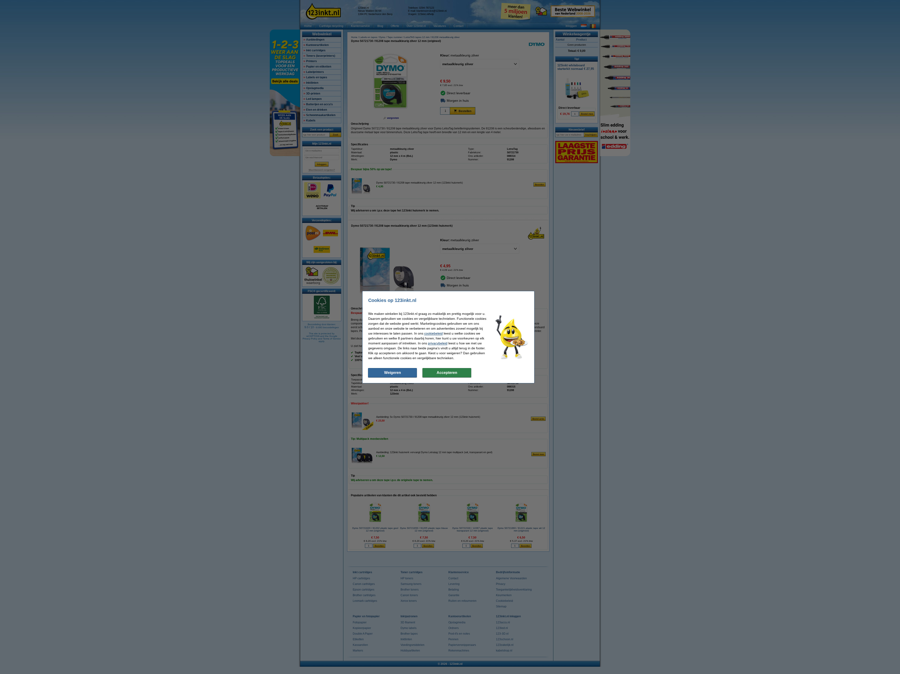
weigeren (392, 373)
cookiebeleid (433, 333)
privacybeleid (437, 343)
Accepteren (447, 373)
